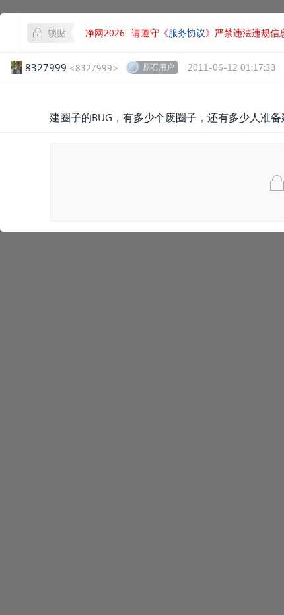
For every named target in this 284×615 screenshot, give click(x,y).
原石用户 (158, 67)
